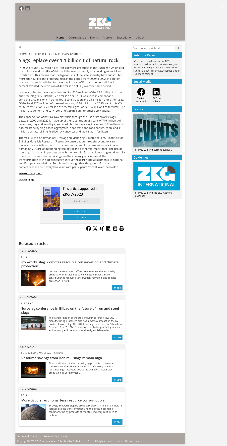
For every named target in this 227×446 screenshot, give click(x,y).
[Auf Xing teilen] (102, 230)
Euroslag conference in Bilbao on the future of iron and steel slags (70, 310)
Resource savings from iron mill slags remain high (61, 358)
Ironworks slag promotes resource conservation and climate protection (70, 264)
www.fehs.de (26, 179)
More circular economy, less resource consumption (62, 400)
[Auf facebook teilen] (88, 230)
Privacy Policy (51, 436)
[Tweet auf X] (95, 230)
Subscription (124, 37)
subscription (81, 211)
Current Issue (77, 37)
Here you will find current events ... (152, 149)
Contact (65, 436)
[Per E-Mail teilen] (115, 228)
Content (81, 217)
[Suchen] (178, 48)
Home (60, 37)
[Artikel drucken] (121, 228)
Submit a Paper (146, 67)
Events (94, 37)
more (117, 288)
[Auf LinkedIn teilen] (108, 230)
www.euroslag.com (30, 173)
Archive (108, 37)
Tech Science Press (83, 441)
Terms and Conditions (29, 436)
